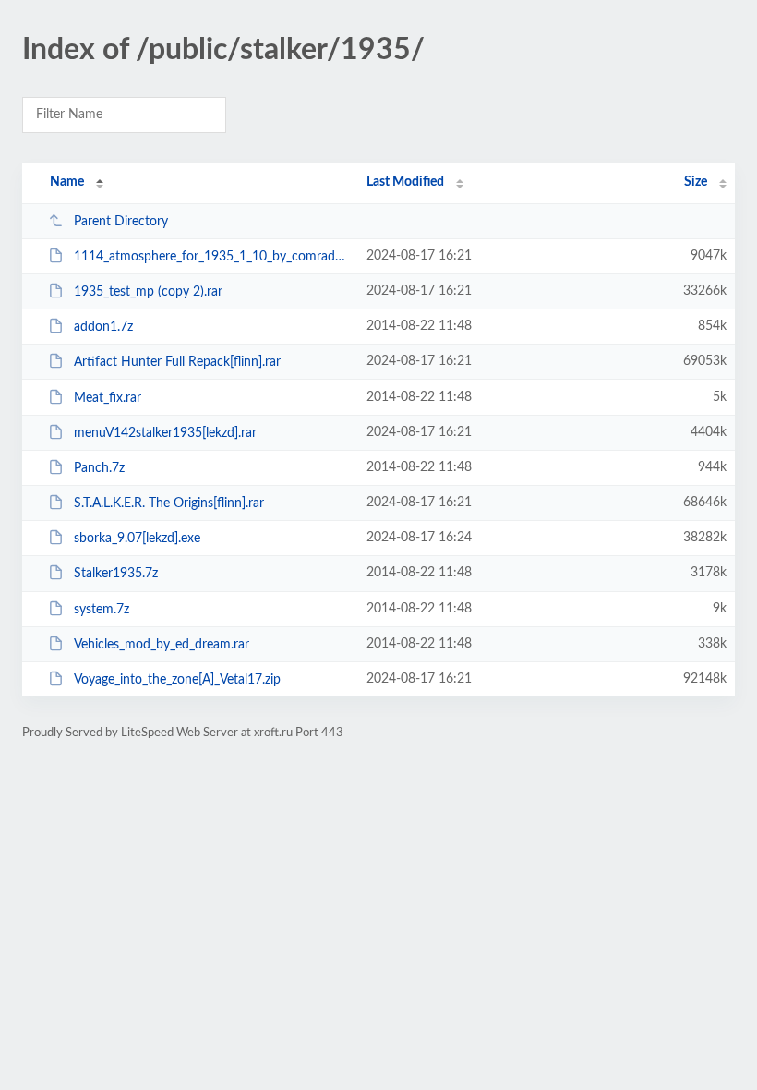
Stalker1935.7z (116, 573)
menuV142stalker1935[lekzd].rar (165, 433)
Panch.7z (99, 468)
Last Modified (405, 182)
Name (67, 182)
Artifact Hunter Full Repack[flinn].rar (177, 362)
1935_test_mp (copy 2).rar (148, 291)
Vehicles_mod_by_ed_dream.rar (161, 644)
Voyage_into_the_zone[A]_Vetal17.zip (177, 679)
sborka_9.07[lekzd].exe (137, 538)
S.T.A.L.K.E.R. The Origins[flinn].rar (169, 503)
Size (695, 182)
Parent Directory (121, 221)
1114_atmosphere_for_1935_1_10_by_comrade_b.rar (212, 256)
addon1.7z (103, 327)
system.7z (101, 609)
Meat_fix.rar (107, 398)
